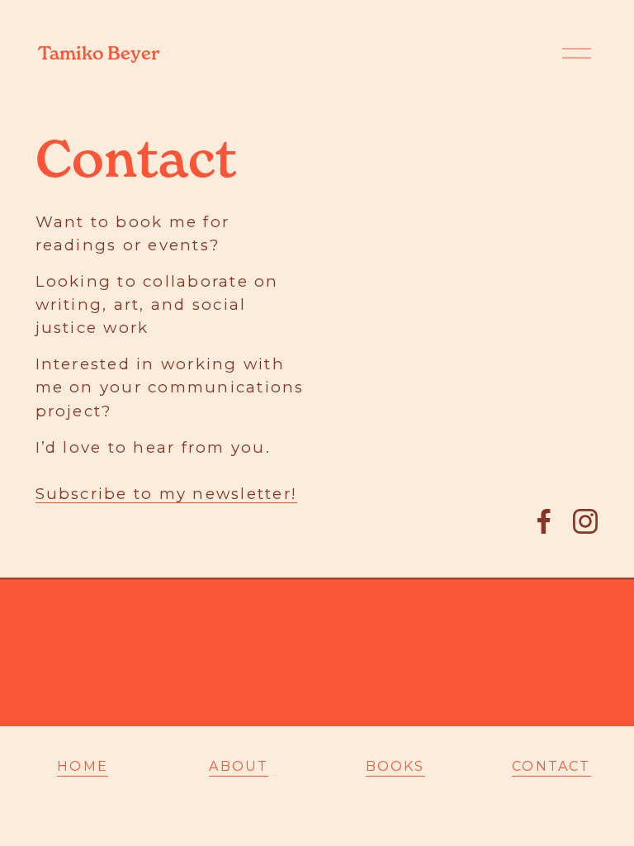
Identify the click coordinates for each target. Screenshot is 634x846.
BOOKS (395, 766)
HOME (82, 766)
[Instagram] (585, 521)
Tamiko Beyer (98, 53)
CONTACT (551, 766)
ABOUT (238, 766)
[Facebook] (544, 521)
